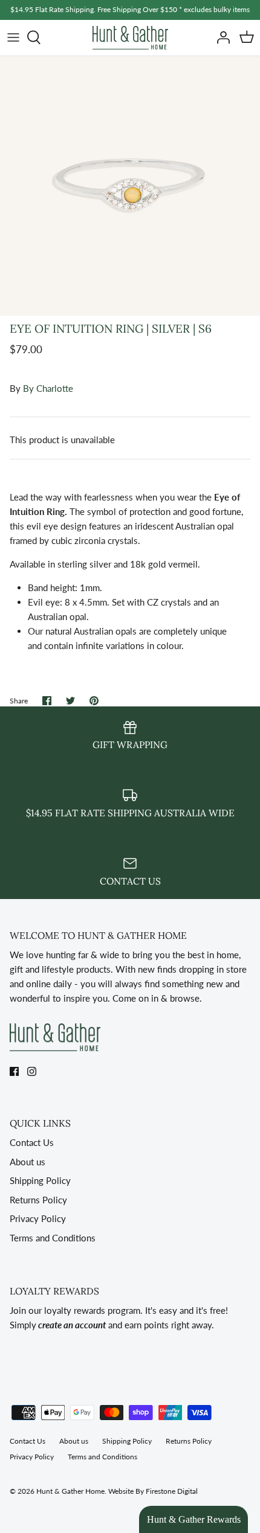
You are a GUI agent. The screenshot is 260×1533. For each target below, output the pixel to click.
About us (27, 1161)
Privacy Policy (38, 1218)
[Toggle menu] (13, 37)
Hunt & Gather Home (70, 1491)
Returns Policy (38, 1199)
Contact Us (32, 1142)
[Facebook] (14, 1071)
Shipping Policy (40, 1180)
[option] (130, 186)
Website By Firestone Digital (153, 1491)
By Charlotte (48, 388)
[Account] (220, 37)
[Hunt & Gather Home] (130, 38)
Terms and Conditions (53, 1237)
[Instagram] (31, 1071)
